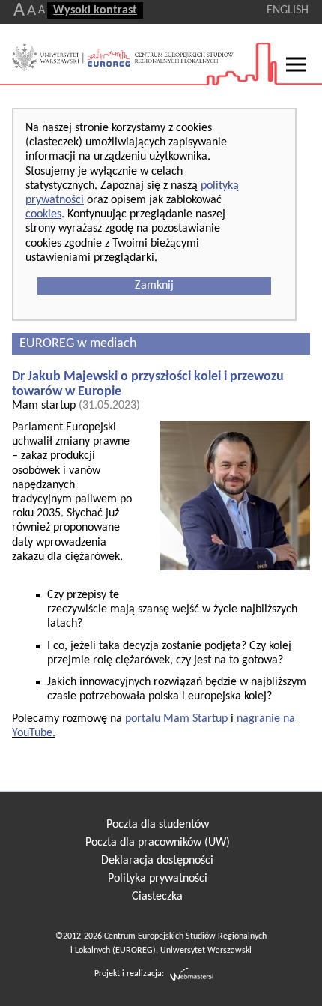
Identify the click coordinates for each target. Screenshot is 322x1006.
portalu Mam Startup (176, 719)
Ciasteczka (157, 897)
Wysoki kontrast (95, 10)
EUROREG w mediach (77, 343)
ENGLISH (288, 10)
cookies (43, 214)
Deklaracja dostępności (157, 861)
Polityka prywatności (157, 879)
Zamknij (154, 286)
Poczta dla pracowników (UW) (157, 843)
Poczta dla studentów (157, 825)
